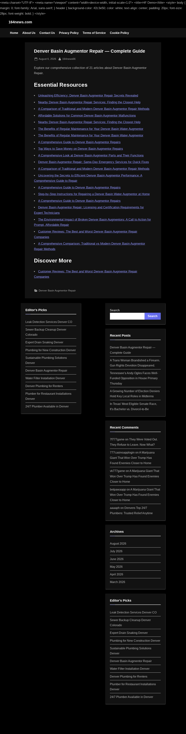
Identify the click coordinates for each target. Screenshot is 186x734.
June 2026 (117, 559)
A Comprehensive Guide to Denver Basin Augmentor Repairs (79, 142)
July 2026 (116, 551)
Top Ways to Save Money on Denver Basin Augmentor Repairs (80, 148)
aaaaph (115, 507)
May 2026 (116, 566)
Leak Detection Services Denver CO (48, 321)
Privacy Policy (69, 32)
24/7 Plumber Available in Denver (47, 406)
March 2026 (117, 582)
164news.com (20, 22)
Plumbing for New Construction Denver (50, 350)
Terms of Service (94, 32)
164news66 (69, 58)
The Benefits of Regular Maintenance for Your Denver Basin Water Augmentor (90, 129)
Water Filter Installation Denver (45, 378)
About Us (28, 32)
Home (14, 32)
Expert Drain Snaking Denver (44, 342)
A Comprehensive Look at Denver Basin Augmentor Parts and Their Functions (91, 155)
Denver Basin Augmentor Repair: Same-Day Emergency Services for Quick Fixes (93, 162)
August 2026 (118, 543)
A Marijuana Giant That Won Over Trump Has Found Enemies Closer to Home (132, 458)
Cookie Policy (119, 32)
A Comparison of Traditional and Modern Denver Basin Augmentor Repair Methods (93, 109)
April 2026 (116, 574)
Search (115, 310)
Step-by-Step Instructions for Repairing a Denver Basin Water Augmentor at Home (94, 194)
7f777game (117, 439)
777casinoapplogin (122, 452)
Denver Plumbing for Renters (44, 386)
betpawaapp (118, 489)
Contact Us (47, 32)
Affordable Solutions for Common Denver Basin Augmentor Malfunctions (87, 115)
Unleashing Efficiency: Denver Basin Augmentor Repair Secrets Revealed (88, 95)
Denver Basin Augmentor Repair (57, 290)
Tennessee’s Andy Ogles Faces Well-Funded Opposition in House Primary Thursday (134, 378)
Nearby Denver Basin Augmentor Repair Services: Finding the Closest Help (89, 102)
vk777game (117, 470)
